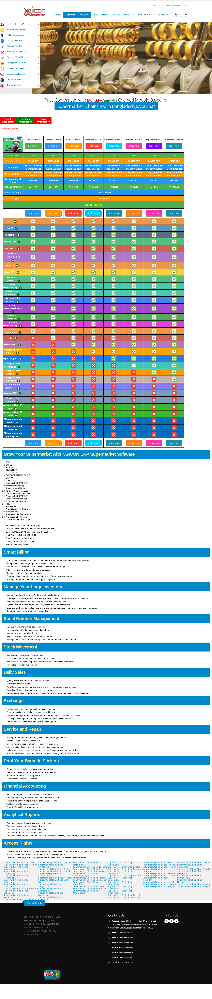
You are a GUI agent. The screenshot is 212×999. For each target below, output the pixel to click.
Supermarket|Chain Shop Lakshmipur (85, 863)
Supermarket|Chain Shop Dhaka (19, 862)
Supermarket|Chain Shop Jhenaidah (154, 878)
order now (33, 145)
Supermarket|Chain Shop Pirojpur (159, 866)
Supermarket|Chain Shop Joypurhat (85, 883)
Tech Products (145, 15)
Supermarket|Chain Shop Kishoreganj (16, 876)
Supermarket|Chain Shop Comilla (54, 871)
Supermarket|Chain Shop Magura (158, 886)
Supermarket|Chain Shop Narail (158, 882)
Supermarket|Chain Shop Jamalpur (194, 884)
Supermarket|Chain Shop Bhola (157, 862)
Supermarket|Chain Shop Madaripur (16, 880)
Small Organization (7, 120)
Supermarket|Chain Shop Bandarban (50, 893)
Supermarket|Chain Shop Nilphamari (120, 883)
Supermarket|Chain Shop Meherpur (189, 872)
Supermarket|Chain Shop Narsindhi (16, 896)
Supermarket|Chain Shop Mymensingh (189, 876)
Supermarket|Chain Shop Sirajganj (90, 871)
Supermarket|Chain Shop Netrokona (189, 880)
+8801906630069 (122, 933)
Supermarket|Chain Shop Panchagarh (120, 887)
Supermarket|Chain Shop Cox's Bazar (53, 880)
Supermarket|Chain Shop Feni (53, 869)
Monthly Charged (10, 128)
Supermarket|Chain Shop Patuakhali (154, 870)
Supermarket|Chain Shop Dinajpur (125, 869)
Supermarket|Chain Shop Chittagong (50, 865)
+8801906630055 (122, 942)
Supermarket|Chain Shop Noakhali (55, 877)
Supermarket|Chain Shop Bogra (88, 869)
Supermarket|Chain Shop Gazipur (20, 864)
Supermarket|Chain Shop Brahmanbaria (50, 874)
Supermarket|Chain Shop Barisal (124, 895)
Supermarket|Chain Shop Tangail (20, 899)
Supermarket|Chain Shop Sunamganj (120, 863)
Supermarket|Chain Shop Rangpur (124, 866)
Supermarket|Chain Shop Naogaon (90, 879)
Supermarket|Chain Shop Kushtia (193, 862)
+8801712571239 (173, 5)
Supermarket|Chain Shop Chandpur (50, 898)
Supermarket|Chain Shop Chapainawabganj (85, 874)
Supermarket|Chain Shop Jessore (158, 875)
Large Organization (43, 120)
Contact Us (155, 5)
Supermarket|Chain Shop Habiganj (90, 888)
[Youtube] (176, 14)
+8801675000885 (122, 957)
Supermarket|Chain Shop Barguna (124, 897)
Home (58, 15)
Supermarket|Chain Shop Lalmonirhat (120, 878)
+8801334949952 (122, 937)
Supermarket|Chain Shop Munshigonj (16, 872)
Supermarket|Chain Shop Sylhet (88, 886)
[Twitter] (186, 14)
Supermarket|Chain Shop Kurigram (125, 875)
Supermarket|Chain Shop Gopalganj (16, 891)
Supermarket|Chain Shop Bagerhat (194, 869)
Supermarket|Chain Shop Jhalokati (159, 864)
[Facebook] (181, 14)
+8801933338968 (122, 952)
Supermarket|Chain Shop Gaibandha (120, 872)
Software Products (123, 15)
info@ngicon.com (125, 962)
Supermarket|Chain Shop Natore (89, 877)
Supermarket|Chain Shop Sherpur (194, 886)
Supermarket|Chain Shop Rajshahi (90, 866)
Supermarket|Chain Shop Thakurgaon (120, 891)
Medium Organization (25, 120)
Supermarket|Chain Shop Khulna (158, 873)
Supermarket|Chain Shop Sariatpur (21, 888)
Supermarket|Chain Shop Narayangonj (16, 867)
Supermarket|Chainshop (77, 15)
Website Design (100, 15)
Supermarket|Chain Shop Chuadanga (189, 865)
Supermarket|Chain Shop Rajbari (54, 862)
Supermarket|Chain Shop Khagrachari (50, 889)
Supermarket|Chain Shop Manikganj (16, 885)
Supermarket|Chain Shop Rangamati (50, 885)
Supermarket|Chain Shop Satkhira (159, 884)
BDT (184, 5)
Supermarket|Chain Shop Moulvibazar (85, 891)
